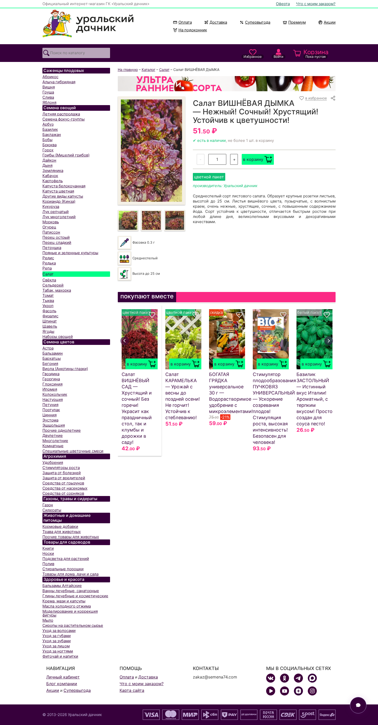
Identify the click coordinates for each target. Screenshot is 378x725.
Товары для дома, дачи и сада (70, 574)
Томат (48, 295)
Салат (47, 274)
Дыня (47, 165)
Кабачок (50, 176)
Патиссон (51, 232)
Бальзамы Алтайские (62, 586)
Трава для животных (61, 532)
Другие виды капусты (62, 196)
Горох (47, 150)
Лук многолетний (59, 217)
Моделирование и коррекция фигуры (70, 613)
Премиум (297, 22)
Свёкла (49, 280)
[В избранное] (152, 314)
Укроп (47, 306)
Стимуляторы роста (61, 468)
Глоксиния (52, 384)
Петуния (50, 405)
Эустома (50, 420)
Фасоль (49, 311)
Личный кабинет (63, 677)
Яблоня (49, 102)
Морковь (50, 222)
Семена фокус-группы (63, 119)
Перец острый (56, 237)
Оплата (185, 22)
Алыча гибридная (58, 82)
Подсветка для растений (65, 559)
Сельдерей (53, 285)
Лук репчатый (55, 212)
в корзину (253, 159)
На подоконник (192, 29)
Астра (47, 348)
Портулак (51, 410)
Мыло (47, 620)
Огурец (49, 227)
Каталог (148, 69)
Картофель (52, 181)
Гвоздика (50, 374)
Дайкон (49, 160)
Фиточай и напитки (60, 656)
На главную (128, 69)
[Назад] (124, 340)
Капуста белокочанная (63, 186)
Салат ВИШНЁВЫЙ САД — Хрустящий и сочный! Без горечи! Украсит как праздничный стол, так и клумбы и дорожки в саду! (137, 408)
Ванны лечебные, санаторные (70, 591)
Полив (48, 564)
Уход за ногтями (57, 651)
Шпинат (49, 321)
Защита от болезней (61, 473)
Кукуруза (50, 206)
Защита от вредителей (63, 478)
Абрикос (50, 77)
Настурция (52, 399)
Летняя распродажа (61, 114)
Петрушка (51, 248)
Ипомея (49, 389)
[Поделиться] (333, 98)
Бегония (50, 363)
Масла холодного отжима (66, 606)
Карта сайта (132, 690)
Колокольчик (54, 394)
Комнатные (53, 446)
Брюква (49, 145)
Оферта (283, 3)
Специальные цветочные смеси (72, 451)
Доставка (218, 22)
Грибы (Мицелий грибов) (65, 155)
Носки (48, 553)
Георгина (51, 379)
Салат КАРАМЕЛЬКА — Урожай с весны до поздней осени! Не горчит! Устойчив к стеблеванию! (182, 396)
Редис (48, 258)
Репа (47, 268)
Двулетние (52, 435)
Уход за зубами (56, 641)
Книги (48, 548)
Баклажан (51, 134)
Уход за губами (56, 636)
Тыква (48, 300)
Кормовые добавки (60, 526)
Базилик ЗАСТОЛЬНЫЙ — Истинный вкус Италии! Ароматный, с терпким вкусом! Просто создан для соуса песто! (314, 399)
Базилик (50, 129)
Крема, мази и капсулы (63, 601)
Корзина (316, 53)
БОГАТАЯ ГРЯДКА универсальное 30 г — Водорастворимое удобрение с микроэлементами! (227, 393)
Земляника (52, 170)
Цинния (49, 415)
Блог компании (61, 683)
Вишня (48, 87)
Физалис (50, 316)
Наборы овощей (57, 336)
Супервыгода (257, 22)
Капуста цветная (58, 191)
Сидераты (51, 510)
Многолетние (55, 441)
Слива (48, 97)
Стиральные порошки (63, 569)
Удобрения (52, 462)
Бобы (47, 140)
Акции (330, 22)
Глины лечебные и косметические (75, 596)
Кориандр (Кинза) (58, 201)
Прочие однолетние (61, 430)
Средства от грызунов (63, 483)
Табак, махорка (56, 290)
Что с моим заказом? (316, 3)
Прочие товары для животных (70, 537)
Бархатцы (51, 358)
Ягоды (48, 331)
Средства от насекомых (64, 488)
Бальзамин (52, 353)
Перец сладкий (56, 242)
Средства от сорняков (63, 493)
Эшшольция (53, 425)
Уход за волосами (59, 630)
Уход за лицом (56, 646)
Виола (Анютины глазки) (65, 369)
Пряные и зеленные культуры (70, 253)
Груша (48, 92)
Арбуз (47, 124)
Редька (49, 263)
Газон (47, 505)
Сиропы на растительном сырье (72, 625)
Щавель (49, 326)
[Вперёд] (328, 340)
